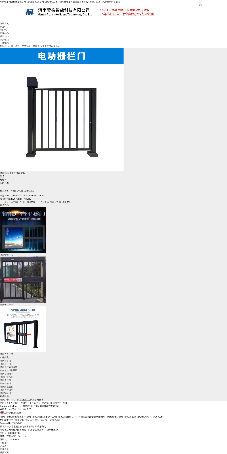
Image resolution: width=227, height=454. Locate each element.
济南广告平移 (6, 354)
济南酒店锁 (5, 380)
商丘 (27, 419)
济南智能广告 (6, 254)
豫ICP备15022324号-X (20, 409)
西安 (47, 419)
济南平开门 (5, 363)
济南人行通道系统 (8, 367)
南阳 (32, 419)
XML (65, 402)
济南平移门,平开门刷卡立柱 (46, 46)
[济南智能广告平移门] (23, 229)
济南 (42, 419)
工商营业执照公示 (12, 412)
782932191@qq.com (16, 436)
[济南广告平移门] (23, 328)
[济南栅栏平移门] (23, 279)
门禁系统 (26, 46)
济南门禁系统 (6, 376)
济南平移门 (5, 360)
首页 (17, 46)
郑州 (17, 419)
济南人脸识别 (6, 389)
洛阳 (22, 419)
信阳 (37, 419)
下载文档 (4, 42)
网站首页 (4, 23)
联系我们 (4, 39)
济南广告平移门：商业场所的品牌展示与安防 (21, 399)
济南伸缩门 (5, 383)
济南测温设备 (6, 386)
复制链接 (28, 405)
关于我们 (4, 36)
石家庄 (58, 419)
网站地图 (57, 402)
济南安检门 (5, 392)
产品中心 (4, 26)
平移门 (14, 190)
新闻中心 (4, 33)
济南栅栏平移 (6, 304)
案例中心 (4, 29)
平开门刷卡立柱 (25, 190)
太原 (52, 419)
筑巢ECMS (17, 423)
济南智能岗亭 (6, 373)
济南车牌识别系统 (8, 370)
